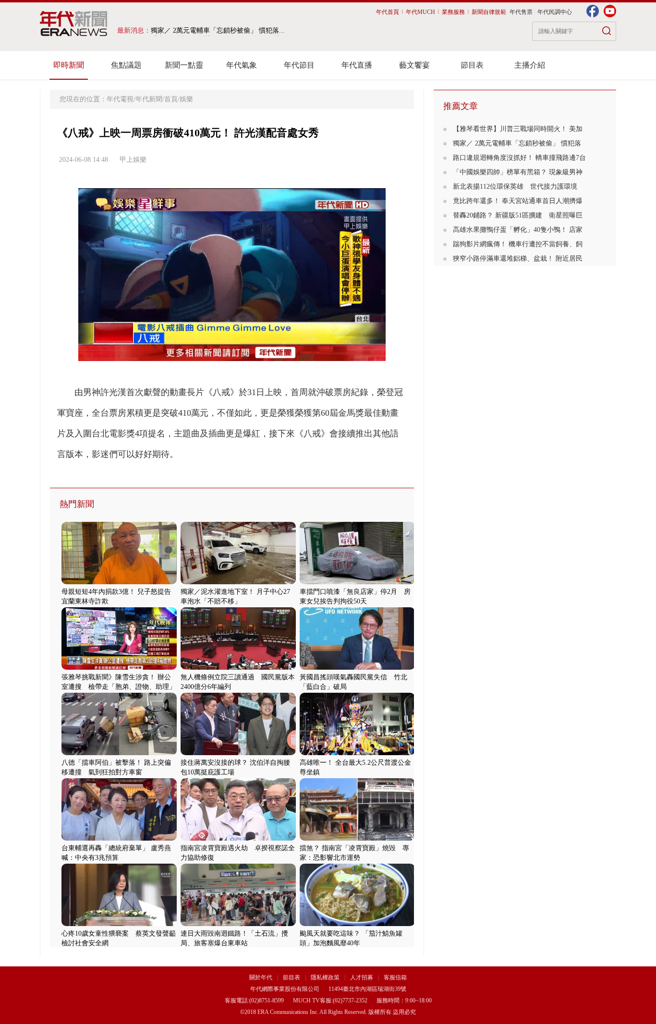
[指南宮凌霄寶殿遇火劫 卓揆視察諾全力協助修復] (238, 838)
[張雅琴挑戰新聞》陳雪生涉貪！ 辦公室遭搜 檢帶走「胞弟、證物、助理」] (119, 667)
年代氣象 (241, 65)
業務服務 (453, 12)
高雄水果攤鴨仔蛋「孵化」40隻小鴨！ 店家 (518, 229)
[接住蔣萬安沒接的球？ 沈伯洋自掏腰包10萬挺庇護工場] (238, 753)
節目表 (472, 65)
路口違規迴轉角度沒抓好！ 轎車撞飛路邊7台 (519, 157)
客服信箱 (395, 977)
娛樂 (186, 99)
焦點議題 (126, 65)
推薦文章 (460, 106)
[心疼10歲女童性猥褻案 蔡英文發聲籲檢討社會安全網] (119, 924)
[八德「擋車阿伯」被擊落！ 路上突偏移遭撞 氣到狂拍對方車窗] (119, 753)
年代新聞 (148, 99)
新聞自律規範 (489, 12)
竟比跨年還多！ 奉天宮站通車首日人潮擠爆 (518, 201)
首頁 (171, 99)
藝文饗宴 (414, 65)
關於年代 (260, 977)
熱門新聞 (77, 504)
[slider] (231, 354)
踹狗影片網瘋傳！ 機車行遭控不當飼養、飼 (518, 244)
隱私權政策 (326, 977)
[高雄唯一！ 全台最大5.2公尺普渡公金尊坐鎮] (357, 753)
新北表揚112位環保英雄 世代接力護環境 (515, 186)
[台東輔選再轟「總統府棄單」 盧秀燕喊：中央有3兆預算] (119, 838)
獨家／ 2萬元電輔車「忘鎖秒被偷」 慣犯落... (218, 30)
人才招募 (361, 977)
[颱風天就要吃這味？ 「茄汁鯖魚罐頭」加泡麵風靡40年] (357, 924)
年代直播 (356, 65)
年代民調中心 (554, 12)
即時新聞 (68, 65)
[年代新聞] (74, 23)
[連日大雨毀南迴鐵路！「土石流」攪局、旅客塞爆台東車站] (238, 924)
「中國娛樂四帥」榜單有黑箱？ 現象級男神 (518, 172)
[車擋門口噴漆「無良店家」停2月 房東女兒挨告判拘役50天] (357, 582)
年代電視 (120, 99)
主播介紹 (529, 65)
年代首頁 (387, 12)
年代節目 (299, 65)
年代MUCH (420, 12)
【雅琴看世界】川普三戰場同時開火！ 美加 (518, 129)
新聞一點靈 (184, 65)
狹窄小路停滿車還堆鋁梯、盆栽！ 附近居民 (518, 258)
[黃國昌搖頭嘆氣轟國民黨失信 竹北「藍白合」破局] (357, 667)
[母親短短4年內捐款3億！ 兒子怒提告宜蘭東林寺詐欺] (119, 582)
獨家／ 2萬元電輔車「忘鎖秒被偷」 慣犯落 (517, 143)
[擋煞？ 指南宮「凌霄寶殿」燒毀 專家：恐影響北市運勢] (357, 838)
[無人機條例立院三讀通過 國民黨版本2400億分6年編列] (238, 667)
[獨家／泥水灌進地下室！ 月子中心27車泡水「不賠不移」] (238, 582)
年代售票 (521, 12)
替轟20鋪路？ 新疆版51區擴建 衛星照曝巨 (518, 215)
